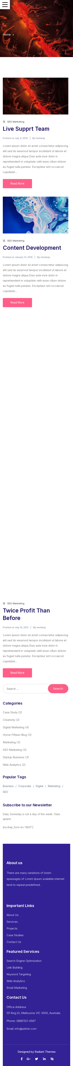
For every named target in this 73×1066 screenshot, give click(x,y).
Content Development (32, 247)
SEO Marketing (15, 121)
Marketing (9, 742)
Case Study (10, 712)
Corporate (24, 786)
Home (7, 34)
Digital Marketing (13, 727)
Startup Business (13, 757)
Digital (39, 786)
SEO (5, 791)
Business (8, 786)
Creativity (9, 720)
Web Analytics (12, 764)
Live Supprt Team (26, 128)
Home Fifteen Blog (15, 735)
